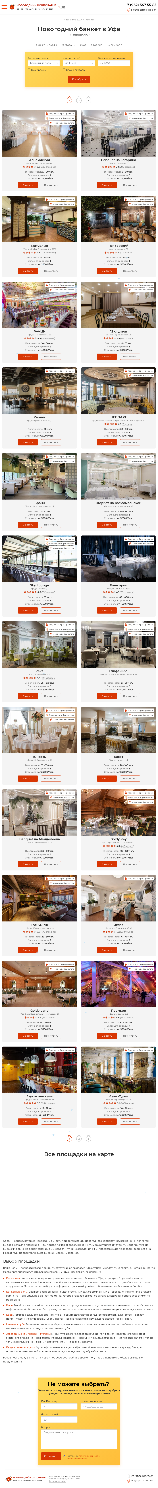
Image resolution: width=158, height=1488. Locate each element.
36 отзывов (127, 1017)
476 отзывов (48, 931)
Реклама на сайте (57, 1481)
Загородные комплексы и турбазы (28, 1333)
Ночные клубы (15, 1324)
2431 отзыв (127, 1103)
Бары (9, 1314)
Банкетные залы (16, 1291)
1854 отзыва (48, 1103)
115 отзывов (127, 592)
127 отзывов (48, 678)
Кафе (9, 1305)
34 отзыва (48, 1017)
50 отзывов (127, 931)
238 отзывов (48, 252)
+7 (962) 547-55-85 (140, 5)
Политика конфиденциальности (64, 1479)
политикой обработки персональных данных (83, 1457)
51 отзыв (127, 252)
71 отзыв (127, 424)
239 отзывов (48, 166)
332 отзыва (48, 592)
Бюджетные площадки (20, 1347)
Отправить (51, 1456)
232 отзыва (127, 846)
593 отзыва (48, 338)
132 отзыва (127, 338)
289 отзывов (127, 166)
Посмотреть (51, 185)
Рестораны (13, 1278)
